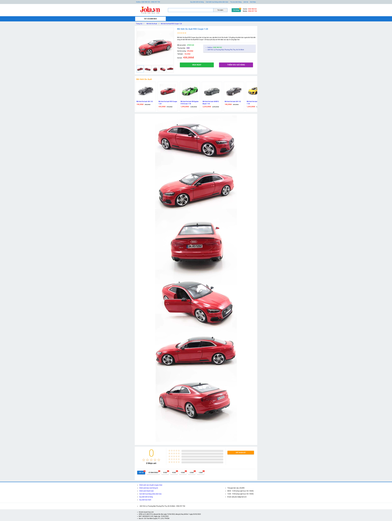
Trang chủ (140, 23)
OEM (188, 48)
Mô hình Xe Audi (152, 23)
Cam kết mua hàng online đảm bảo (217, 2)
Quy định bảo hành (145, 500)
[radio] (143, 460)
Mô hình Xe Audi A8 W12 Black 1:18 (167, 103)
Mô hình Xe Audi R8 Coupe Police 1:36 (233, 103)
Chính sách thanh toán (146, 491)
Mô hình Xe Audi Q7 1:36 (255, 101)
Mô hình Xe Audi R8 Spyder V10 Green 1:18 (145, 103)
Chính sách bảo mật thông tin (148, 488)
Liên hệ (245, 2)
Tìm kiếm (220, 10)
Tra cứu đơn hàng (235, 2)
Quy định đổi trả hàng (197, 2)
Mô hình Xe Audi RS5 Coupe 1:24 (171, 23)
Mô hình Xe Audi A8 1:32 (189, 101)
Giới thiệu (253, 2)
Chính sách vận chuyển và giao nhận (150, 485)
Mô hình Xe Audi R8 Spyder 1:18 (212, 103)
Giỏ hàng (236, 10)
